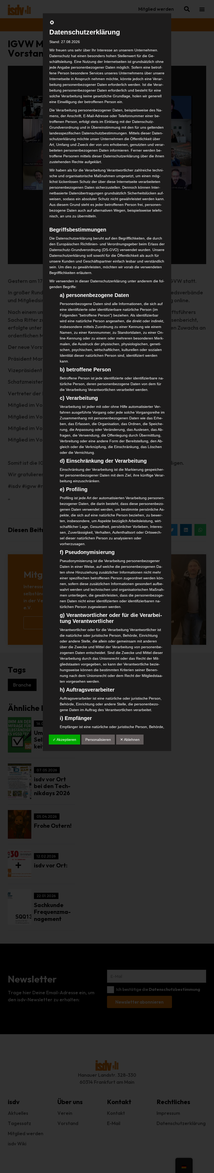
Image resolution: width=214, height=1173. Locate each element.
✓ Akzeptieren (64, 739)
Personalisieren (98, 739)
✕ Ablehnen (130, 739)
